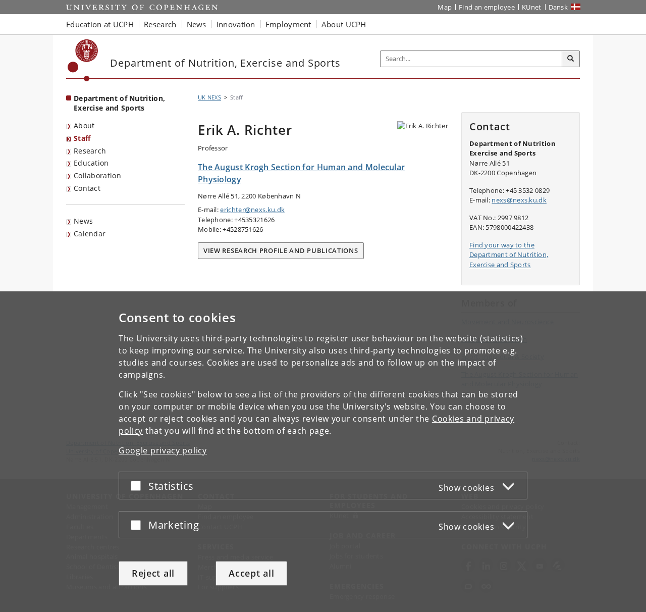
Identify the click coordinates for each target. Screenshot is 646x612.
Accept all (251, 573)
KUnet (532, 7)
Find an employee (487, 7)
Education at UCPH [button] (100, 24)
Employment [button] (288, 24)
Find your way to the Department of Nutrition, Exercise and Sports (508, 254)
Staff (82, 138)
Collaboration (97, 175)
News (83, 221)
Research (90, 151)
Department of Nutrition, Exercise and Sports (119, 103)
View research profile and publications (280, 250)
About (84, 125)
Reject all (153, 573)
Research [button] (160, 24)
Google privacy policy (163, 450)
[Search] (571, 59)
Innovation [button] (236, 24)
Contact (87, 188)
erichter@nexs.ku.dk (252, 209)
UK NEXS (209, 97)
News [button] (196, 24)
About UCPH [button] (343, 24)
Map (445, 7)
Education (91, 163)
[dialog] (323, 451)
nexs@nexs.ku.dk (519, 200)
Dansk (558, 7)
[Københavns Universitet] (83, 60)
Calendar (89, 233)
